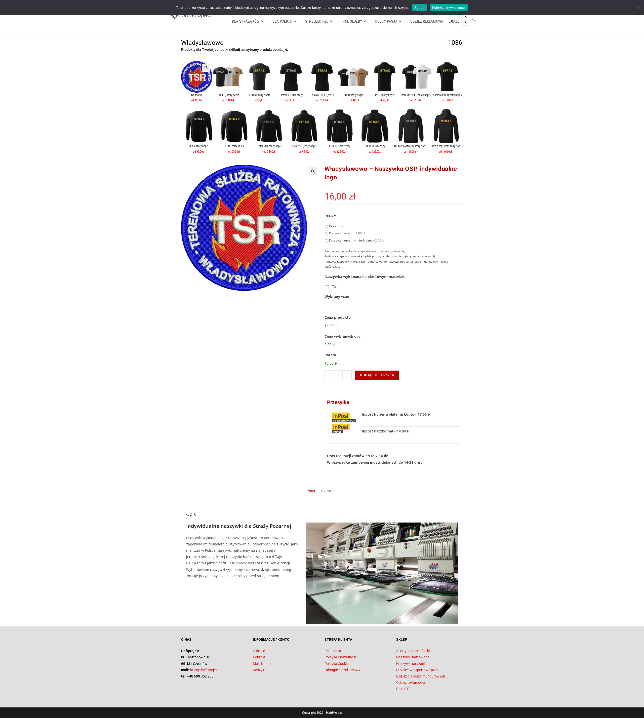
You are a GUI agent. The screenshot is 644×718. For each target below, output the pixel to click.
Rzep (330, 216)
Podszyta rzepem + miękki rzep (356, 240)
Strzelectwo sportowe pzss (417, 670)
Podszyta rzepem (347, 233)
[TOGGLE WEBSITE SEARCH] (473, 21)
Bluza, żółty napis (234, 146)
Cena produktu (338, 317)
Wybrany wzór (337, 296)
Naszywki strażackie (412, 664)
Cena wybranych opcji (344, 336)
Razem (330, 355)
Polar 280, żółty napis (304, 146)
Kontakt (259, 657)
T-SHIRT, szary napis (228, 95)
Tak (334, 286)
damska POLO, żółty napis (447, 95)
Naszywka (196, 95)
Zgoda (419, 8)
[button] (206, 68)
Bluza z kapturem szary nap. (410, 146)
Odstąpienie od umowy (342, 670)
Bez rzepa (336, 226)
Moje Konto (262, 664)
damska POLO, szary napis (415, 95)
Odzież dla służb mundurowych (420, 676)
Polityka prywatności (449, 8)
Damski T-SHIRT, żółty (322, 95)
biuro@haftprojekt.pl (206, 670)
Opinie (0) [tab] (328, 491)
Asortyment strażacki (413, 651)
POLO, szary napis (353, 95)
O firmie (259, 651)
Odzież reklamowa (410, 683)
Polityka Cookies (337, 664)
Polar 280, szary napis (269, 146)
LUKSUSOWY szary (339, 146)
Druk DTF (403, 689)
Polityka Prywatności (341, 657)
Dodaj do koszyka (377, 375)
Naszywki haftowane (412, 657)
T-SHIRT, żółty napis (259, 95)
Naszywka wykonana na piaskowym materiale (365, 276)
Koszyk (258, 670)
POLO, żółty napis (384, 95)
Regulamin (333, 651)
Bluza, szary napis (198, 146)
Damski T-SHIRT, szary (291, 95)
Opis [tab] (311, 491)
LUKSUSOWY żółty (375, 146)
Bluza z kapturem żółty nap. (445, 146)
